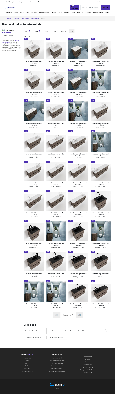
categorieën (30, 354)
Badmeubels (9, 12)
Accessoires (80, 12)
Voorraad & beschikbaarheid (57, 371)
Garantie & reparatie (57, 366)
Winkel (54, 31)
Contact (108, 2)
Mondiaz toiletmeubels (34, 337)
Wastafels (66, 12)
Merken (107, 12)
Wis (72, 31)
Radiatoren (34, 12)
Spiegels (53, 12)
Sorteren (63, 31)
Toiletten (60, 12)
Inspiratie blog (87, 356)
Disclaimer (92, 370)
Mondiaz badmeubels (57, 337)
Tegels (73, 12)
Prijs (46, 31)
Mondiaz (16, 40)
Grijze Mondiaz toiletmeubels (34, 331)
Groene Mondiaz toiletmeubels (57, 331)
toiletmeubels (6, 42)
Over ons (87, 362)
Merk (27, 31)
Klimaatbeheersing (44, 12)
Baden (27, 12)
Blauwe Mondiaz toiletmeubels (79, 331)
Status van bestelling (57, 363)
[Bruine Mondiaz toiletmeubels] (79, 315)
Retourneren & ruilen (57, 358)
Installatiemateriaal (98, 12)
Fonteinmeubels (8, 35)
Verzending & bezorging (57, 360)
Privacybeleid (84, 370)
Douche (16, 12)
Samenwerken (87, 364)
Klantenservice (101, 2)
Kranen (22, 12)
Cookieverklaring (87, 372)
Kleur (37, 31)
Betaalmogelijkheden (57, 368)
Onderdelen (88, 12)
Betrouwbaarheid (88, 367)
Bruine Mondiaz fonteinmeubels (102, 331)
